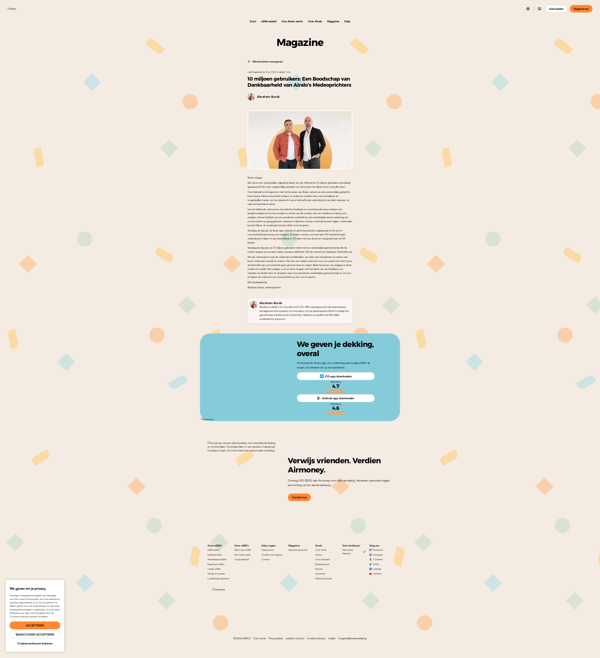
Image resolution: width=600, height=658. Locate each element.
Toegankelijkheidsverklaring (352, 638)
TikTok (376, 564)
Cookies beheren (316, 638)
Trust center (259, 638)
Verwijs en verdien (216, 573)
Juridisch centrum (294, 638)
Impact (318, 554)
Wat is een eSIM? (243, 550)
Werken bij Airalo (323, 578)
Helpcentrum (267, 550)
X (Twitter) (378, 559)
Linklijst (331, 638)
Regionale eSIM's (216, 564)
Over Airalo (315, 21)
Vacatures (320, 573)
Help (347, 21)
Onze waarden (322, 559)
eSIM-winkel (269, 21)
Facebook (378, 550)
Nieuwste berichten (298, 550)
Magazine (333, 21)
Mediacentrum (322, 564)
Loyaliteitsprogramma (218, 578)
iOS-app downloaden (338, 376)
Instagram (378, 554)
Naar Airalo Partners (347, 552)
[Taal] (528, 9)
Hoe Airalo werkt (292, 21)
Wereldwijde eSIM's (217, 559)
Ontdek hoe (299, 497)
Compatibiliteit (242, 559)
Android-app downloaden (338, 398)
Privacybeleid (276, 638)
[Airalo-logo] (17, 8)
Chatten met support (271, 554)
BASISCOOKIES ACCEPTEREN (35, 634)
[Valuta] (539, 9)
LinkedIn (377, 569)
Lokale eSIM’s (214, 569)
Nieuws (318, 569)
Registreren (581, 8)
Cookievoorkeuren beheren (34, 643)
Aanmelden (556, 8)
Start (253, 21)
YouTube (377, 573)
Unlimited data (215, 554)
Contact (265, 559)
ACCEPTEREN (35, 625)
